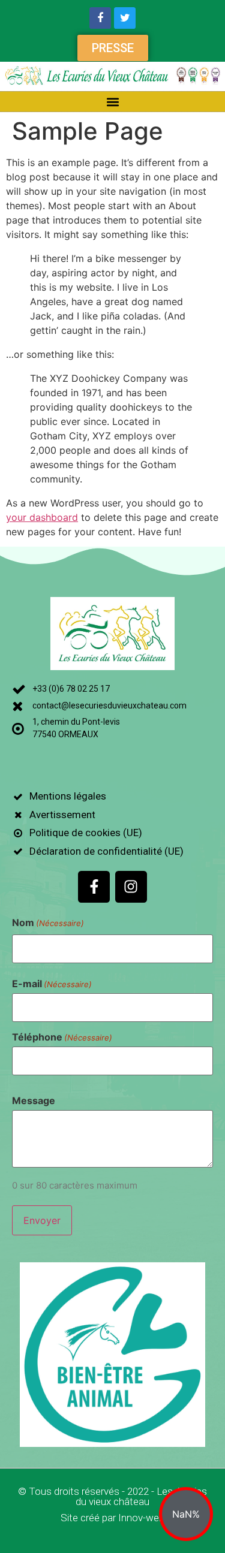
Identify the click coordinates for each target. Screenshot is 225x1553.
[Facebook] (100, 18)
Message (33, 1100)
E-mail (52, 983)
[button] (112, 101)
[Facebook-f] (94, 887)
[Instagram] (131, 887)
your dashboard (42, 517)
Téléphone (62, 1037)
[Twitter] (125, 18)
